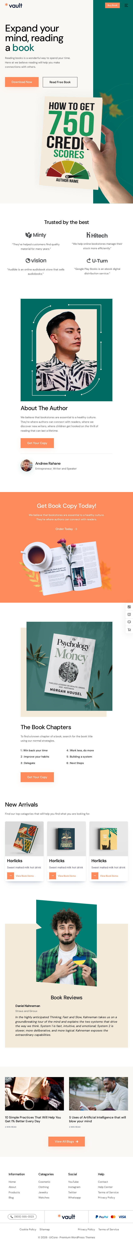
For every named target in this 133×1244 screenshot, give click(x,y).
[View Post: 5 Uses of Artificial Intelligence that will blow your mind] (98, 1094)
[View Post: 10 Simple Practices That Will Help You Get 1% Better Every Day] (34, 1094)
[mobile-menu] (125, 5)
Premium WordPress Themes (77, 1237)
